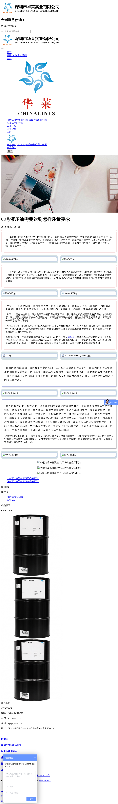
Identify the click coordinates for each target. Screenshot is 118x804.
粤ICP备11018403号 (40, 775)
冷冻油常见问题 (15, 497)
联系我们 (11, 147)
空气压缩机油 (21, 120)
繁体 (10, 151)
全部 (9, 58)
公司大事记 (41, 144)
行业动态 (11, 500)
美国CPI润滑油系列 (17, 55)
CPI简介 (21, 144)
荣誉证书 (30, 144)
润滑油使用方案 (15, 123)
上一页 (23, 478)
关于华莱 (11, 129)
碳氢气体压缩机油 (38, 120)
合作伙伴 (11, 126)
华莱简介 (11, 144)
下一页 (23, 481)
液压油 (71, 337)
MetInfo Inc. (45, 780)
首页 (9, 52)
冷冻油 (10, 120)
